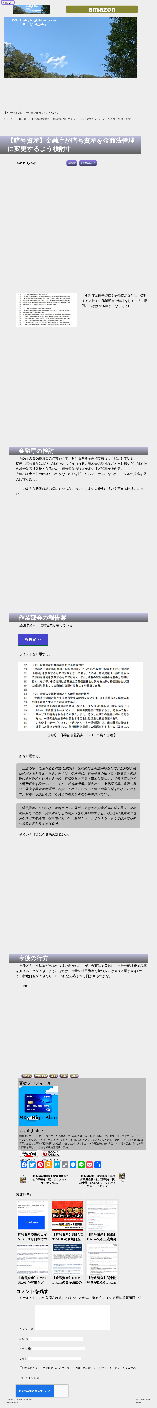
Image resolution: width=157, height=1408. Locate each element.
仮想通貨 (72, 163)
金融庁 (65, 1076)
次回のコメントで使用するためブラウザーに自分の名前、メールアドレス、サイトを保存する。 (81, 1368)
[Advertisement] (79, 231)
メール (25, 1348)
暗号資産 (27, 1076)
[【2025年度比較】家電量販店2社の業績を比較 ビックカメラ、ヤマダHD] (24, 1180)
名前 (23, 1339)
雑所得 (75, 1076)
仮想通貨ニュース (88, 163)
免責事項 (138, 1402)
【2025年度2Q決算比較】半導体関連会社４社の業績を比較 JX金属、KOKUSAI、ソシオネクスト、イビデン (98, 1181)
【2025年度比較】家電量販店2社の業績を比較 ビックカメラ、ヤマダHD (49, 1179)
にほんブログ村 (28, 1159)
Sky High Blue (27, 1399)
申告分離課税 (41, 1076)
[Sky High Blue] (31, 13)
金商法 (54, 1076)
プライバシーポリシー (143, 1399)
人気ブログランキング (53, 1159)
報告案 (30, 640)
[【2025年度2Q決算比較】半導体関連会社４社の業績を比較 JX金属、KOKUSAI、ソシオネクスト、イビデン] (123, 1176)
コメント (26, 1329)
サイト (23, 1358)
